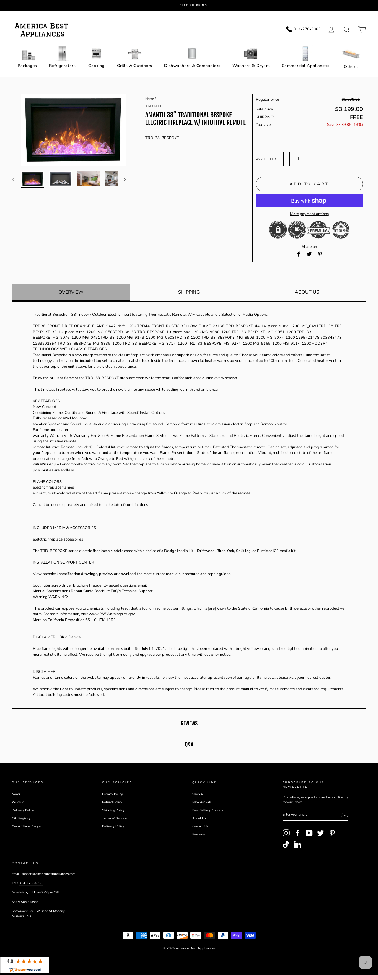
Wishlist (18, 802)
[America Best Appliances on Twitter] (320, 832)
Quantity (266, 159)
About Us (307, 292)
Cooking (96, 66)
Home (149, 99)
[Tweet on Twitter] (309, 254)
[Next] (122, 179)
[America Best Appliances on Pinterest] (332, 832)
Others (351, 66)
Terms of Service (114, 818)
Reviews (198, 834)
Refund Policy (112, 802)
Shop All (198, 794)
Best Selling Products (207, 810)
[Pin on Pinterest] (319, 254)
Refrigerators (62, 66)
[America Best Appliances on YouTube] (309, 832)
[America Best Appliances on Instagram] (286, 832)
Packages (27, 66)
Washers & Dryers (251, 66)
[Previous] (15, 179)
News (16, 794)
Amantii (154, 106)
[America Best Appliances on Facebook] (297, 832)
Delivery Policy (23, 810)
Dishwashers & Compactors (192, 66)
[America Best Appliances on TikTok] (286, 844)
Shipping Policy (113, 810)
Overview (71, 292)
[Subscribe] (344, 814)
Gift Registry (21, 818)
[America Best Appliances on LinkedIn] (297, 844)
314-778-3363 (31, 883)
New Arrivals (201, 802)
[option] (193, 5)
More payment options (309, 214)
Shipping (189, 292)
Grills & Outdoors (134, 66)
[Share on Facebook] (298, 254)
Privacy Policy (112, 794)
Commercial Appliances (306, 66)
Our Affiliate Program (27, 826)
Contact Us (200, 826)
